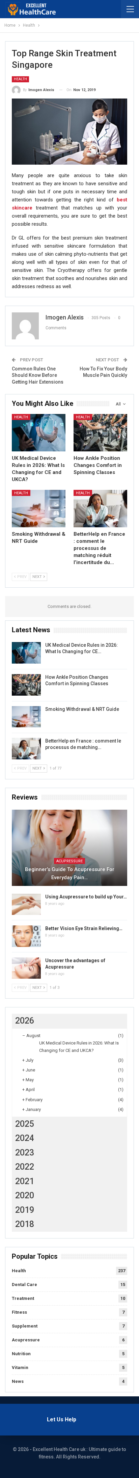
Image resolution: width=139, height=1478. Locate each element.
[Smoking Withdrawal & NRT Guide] (38, 508)
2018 (24, 1224)
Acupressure (69, 861)
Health (20, 79)
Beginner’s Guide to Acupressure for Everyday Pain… (69, 873)
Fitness (19, 1312)
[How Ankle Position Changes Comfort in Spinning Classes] (100, 432)
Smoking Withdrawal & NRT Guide (82, 709)
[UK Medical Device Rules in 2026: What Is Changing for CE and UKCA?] (38, 432)
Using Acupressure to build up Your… (86, 896)
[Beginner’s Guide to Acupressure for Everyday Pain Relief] (69, 847)
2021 (24, 1181)
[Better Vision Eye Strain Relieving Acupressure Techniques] (26, 936)
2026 (24, 1021)
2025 (24, 1124)
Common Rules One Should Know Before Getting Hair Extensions (37, 375)
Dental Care (24, 1284)
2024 (24, 1138)
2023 (24, 1153)
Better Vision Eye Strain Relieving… (83, 928)
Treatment (23, 1298)
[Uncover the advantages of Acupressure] (26, 968)
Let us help (61, 1419)
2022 (24, 1167)
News (18, 1381)
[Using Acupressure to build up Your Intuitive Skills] (26, 904)
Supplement (24, 1326)
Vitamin (20, 1367)
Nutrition (21, 1353)
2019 (24, 1210)
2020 (24, 1195)
